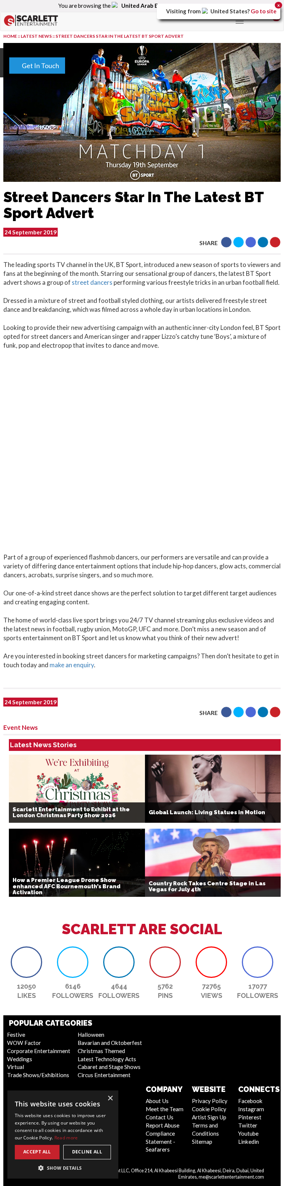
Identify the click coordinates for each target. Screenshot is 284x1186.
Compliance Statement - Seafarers (160, 1141)
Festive (16, 1034)
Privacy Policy (209, 1101)
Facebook (250, 1101)
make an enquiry (72, 665)
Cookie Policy (209, 1109)
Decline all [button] (87, 1152)
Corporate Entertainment (38, 1051)
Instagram (251, 1109)
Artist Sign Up (209, 1117)
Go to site (264, 11)
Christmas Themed (101, 1051)
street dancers (93, 282)
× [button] (110, 1098)
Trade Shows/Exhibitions (38, 1075)
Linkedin (248, 1141)
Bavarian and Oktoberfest (110, 1042)
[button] (226, 242)
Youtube (248, 1133)
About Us (157, 1101)
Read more (66, 1138)
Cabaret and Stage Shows (109, 1066)
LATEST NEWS (37, 36)
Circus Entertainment (104, 1075)
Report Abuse (162, 1125)
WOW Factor (24, 1042)
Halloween (91, 1034)
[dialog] (62, 1134)
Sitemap (202, 1141)
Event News (20, 727)
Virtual (15, 1066)
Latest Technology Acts (107, 1059)
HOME (10, 36)
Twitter (247, 1125)
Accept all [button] (37, 1152)
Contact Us (159, 1117)
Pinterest (249, 1117)
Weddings (19, 1059)
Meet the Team (164, 1109)
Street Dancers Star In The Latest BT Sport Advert (119, 36)
